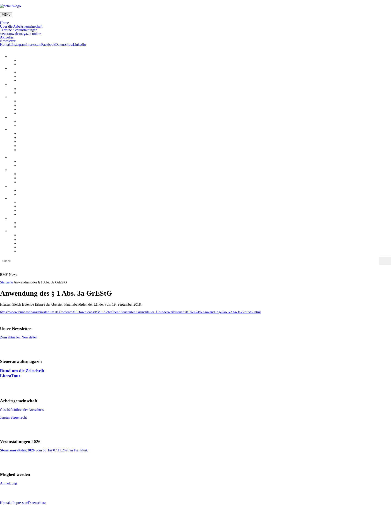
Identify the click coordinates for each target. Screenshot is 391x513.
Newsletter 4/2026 (31, 137)
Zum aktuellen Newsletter (18, 337)
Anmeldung (8, 483)
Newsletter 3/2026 (31, 142)
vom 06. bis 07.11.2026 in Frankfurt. (44, 450)
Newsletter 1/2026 (31, 150)
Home (4, 23)
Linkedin (79, 44)
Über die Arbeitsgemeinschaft (21, 26)
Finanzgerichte (28, 125)
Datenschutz (64, 44)
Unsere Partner (28, 80)
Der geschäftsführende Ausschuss (42, 72)
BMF (22, 121)
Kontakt (6, 44)
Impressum (33, 44)
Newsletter (7, 41)
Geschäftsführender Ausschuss (22, 410)
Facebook (48, 44)
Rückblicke (26, 93)
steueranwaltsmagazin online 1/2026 (44, 105)
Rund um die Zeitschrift (22, 370)
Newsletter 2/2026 (31, 146)
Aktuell (23, 89)
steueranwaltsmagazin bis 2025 (40, 109)
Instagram (19, 44)
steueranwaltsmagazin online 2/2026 (44, 101)
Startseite (6, 282)
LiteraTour (25, 113)
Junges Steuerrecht (31, 76)
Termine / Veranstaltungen (18, 30)
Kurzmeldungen (29, 60)
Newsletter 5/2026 (31, 133)
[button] (195, 23)
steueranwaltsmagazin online (20, 34)
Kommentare (27, 64)
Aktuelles (7, 37)
